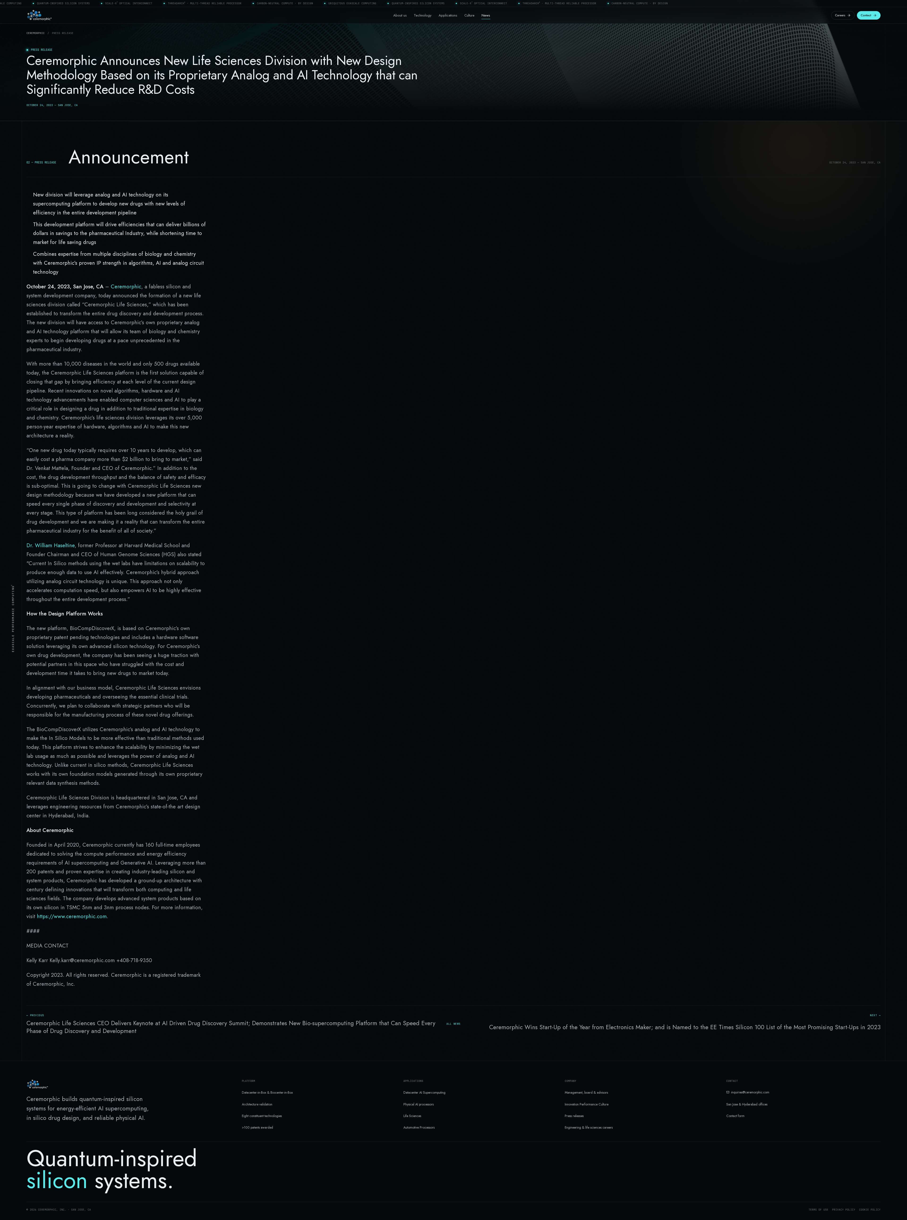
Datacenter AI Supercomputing (424, 1092)
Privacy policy (843, 1209)
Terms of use (818, 1209)
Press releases (574, 1115)
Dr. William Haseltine (50, 545)
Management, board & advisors (586, 1092)
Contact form (735, 1115)
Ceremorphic (35, 33)
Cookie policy (870, 1209)
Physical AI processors (418, 1104)
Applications (448, 15)
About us (400, 15)
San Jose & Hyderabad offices (746, 1104)
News (486, 15)
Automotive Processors (419, 1127)
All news (453, 1023)
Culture (469, 15)
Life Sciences (412, 1115)
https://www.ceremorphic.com (72, 916)
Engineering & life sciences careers (589, 1127)
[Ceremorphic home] (39, 15)
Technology (423, 15)
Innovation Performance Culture (586, 1104)
